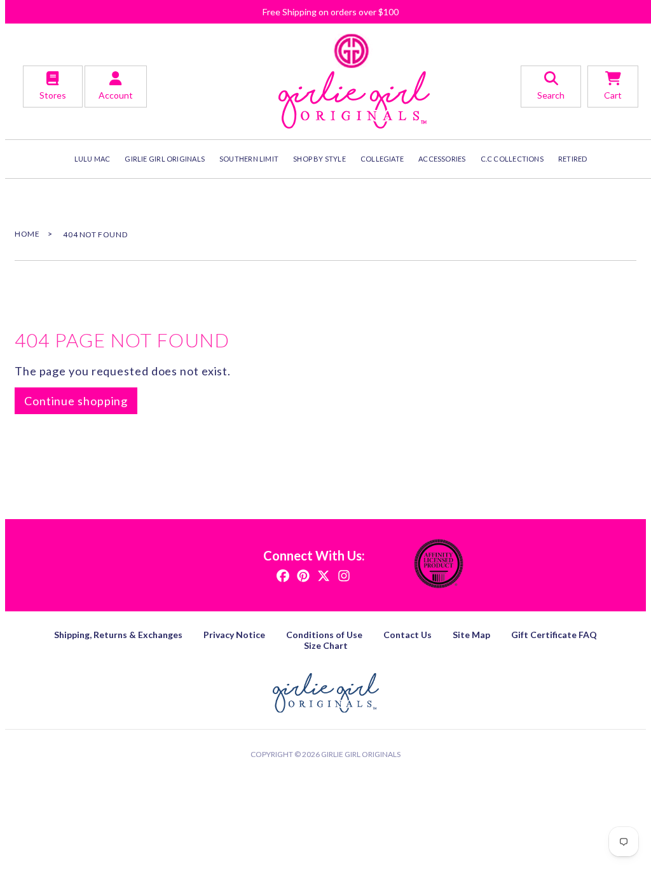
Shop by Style (319, 159)
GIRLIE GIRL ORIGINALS (165, 159)
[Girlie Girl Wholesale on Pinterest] (303, 574)
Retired (572, 159)
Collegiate (382, 159)
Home (27, 234)
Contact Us (407, 634)
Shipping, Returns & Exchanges (118, 634)
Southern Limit (248, 159)
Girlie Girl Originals (361, 754)
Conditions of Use (324, 634)
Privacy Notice (234, 634)
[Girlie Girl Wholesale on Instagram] (344, 574)
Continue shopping (76, 401)
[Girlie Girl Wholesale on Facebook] (283, 574)
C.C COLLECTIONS (512, 159)
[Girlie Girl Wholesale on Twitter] (324, 574)
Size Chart (326, 645)
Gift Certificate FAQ (554, 634)
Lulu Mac (92, 159)
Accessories (441, 159)
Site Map (471, 634)
